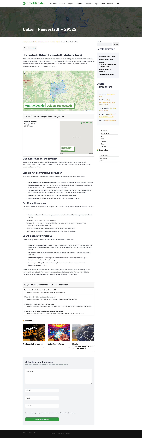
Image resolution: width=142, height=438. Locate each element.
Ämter (30, 42)
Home (25, 42)
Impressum (103, 158)
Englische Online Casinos (33, 344)
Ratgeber (110, 3)
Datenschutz (103, 155)
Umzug (103, 3)
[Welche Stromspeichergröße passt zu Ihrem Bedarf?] (83, 332)
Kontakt (102, 161)
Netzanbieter (89, 3)
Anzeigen (33, 48)
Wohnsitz (62, 3)
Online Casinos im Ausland (105, 70)
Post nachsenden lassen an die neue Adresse (107, 102)
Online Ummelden (110, 120)
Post (96, 3)
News (74, 340)
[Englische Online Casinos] (34, 332)
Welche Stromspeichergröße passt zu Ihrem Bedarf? (83, 346)
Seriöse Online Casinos (106, 74)
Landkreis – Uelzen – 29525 (51, 42)
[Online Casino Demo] (59, 332)
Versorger (70, 3)
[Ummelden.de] (33, 2)
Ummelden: (53, 3)
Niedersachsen (37, 42)
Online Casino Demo (56, 344)
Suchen (99, 41)
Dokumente (79, 3)
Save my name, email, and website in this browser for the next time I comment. (51, 413)
